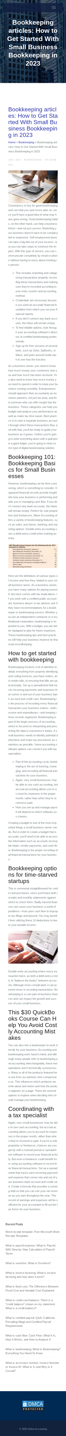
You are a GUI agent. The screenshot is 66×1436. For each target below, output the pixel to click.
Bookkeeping (26, 142)
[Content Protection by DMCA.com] (33, 1405)
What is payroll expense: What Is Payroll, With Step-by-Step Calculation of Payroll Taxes (31, 1249)
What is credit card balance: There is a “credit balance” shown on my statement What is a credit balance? (30, 1304)
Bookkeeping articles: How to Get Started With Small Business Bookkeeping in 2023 (33, 122)
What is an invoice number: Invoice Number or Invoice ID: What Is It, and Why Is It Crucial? (32, 1366)
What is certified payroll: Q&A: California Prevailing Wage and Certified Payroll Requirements (30, 1321)
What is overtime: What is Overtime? (28, 1263)
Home (12, 142)
